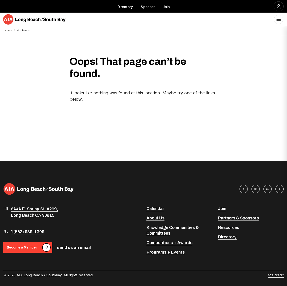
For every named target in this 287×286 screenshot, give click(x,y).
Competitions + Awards (169, 242)
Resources (228, 227)
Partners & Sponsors (238, 218)
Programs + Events (165, 252)
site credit (276, 275)
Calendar (155, 208)
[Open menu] (278, 19)
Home (8, 30)
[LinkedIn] (267, 189)
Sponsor (148, 6)
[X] (279, 189)
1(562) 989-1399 (27, 231)
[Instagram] (255, 189)
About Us (155, 218)
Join (166, 6)
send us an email (74, 247)
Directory (125, 6)
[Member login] (279, 6)
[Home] (34, 19)
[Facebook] (244, 189)
